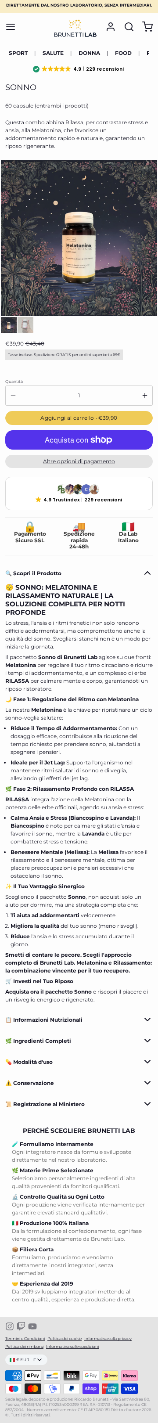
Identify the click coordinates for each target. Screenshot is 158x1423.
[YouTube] (32, 1326)
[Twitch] (21, 1326)
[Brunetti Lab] (75, 27)
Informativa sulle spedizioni (72, 1346)
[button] (79, 69)
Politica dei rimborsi (24, 1346)
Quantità (14, 381)
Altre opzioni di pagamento (79, 461)
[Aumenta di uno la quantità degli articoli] (144, 395)
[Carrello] (145, 27)
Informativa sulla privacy (108, 1338)
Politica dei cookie (64, 1338)
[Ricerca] (126, 27)
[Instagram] (9, 1326)
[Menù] (13, 27)
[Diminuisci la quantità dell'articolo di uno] (13, 395)
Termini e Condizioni (25, 1338)
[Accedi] (108, 27)
